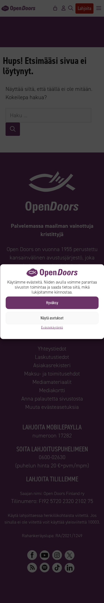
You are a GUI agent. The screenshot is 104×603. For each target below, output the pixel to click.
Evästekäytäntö (52, 327)
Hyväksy (52, 303)
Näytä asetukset (52, 318)
